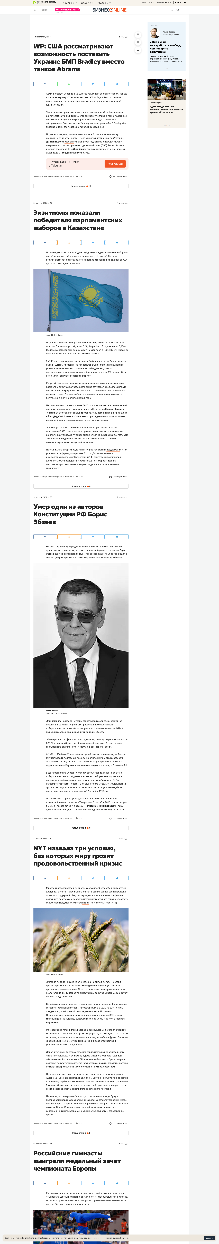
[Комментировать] (138, 35)
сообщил (69, 141)
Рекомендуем (156, 103)
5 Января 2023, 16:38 (42, 37)
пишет (85, 902)
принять (209, 1238)
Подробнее (124, 1238)
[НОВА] (67, 11)
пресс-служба (109, 557)
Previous (151, 68)
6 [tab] (169, 125)
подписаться (115, 163)
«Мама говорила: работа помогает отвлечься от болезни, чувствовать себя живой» (166, 47)
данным (108, 1011)
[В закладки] (138, 42)
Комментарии (81, 186)
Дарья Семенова (170, 32)
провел (60, 806)
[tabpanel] (166, 45)
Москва (160, 3)
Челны (144, 3)
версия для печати (121, 176)
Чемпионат (82, 1204)
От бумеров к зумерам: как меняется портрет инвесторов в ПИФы (164, 109)
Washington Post (99, 97)
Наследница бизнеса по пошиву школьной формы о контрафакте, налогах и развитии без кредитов (164, 58)
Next (182, 68)
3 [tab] (167, 68)
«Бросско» (167, 35)
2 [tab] (166, 68)
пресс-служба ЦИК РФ (59, 713)
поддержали (113, 449)
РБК (78, 263)
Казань (36, 10)
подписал (92, 149)
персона (153, 25)
